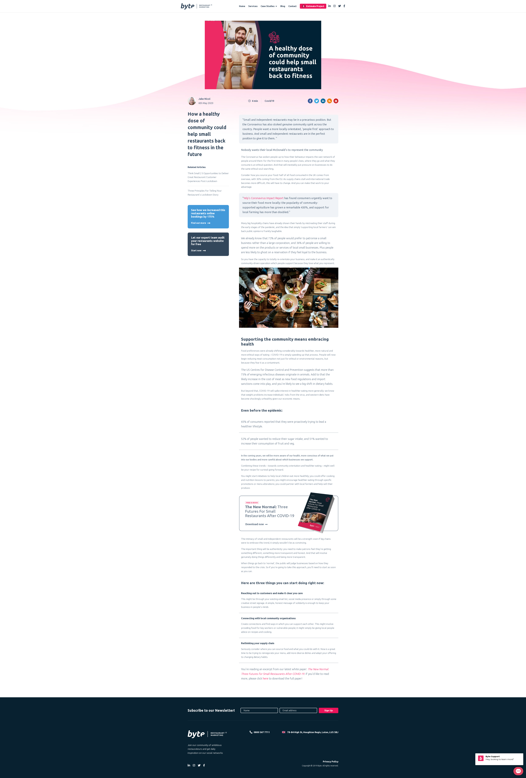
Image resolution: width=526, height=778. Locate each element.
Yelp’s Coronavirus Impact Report (264, 198)
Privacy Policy (330, 761)
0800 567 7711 (262, 732)
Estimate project (315, 6)
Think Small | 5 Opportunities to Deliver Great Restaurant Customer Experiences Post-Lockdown (208, 177)
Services (253, 6)
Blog (282, 6)
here (265, 678)
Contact (292, 6)
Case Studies (268, 6)
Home (242, 6)
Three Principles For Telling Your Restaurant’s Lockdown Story (205, 192)
